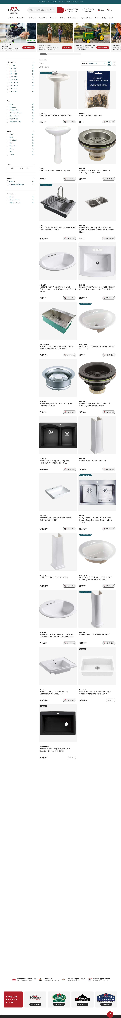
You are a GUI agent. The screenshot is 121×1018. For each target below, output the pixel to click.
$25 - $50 (22, 68)
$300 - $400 (22, 89)
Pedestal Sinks (22, 110)
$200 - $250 (22, 83)
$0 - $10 (22, 65)
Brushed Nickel (22, 200)
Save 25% (67, 47)
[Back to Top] (110, 1014)
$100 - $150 (22, 77)
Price (8, 164)
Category (10, 178)
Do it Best (22, 140)
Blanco (22, 149)
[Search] (60, 10)
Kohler (22, 134)
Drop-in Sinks (22, 116)
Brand (9, 131)
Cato (22, 137)
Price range (11, 62)
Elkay (22, 143)
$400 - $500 (22, 91)
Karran (22, 155)
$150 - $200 (22, 80)
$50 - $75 (22, 71)
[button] (11, 18)
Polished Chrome (22, 203)
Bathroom (22, 107)
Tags (8, 101)
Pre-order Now (28, 47)
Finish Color (11, 194)
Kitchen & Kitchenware (21, 184)
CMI (22, 152)
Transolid (22, 146)
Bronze (22, 197)
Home (40, 60)
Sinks (22, 104)
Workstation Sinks (22, 122)
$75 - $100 (22, 74)
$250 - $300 (22, 86)
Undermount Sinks (22, 113)
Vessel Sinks (22, 119)
